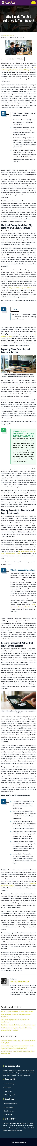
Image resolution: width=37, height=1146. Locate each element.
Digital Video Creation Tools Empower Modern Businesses (18, 1025)
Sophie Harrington (20, 982)
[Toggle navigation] (33, 2)
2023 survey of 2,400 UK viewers (22, 288)
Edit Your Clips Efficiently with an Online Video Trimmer (17, 1011)
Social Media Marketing (8, 35)
